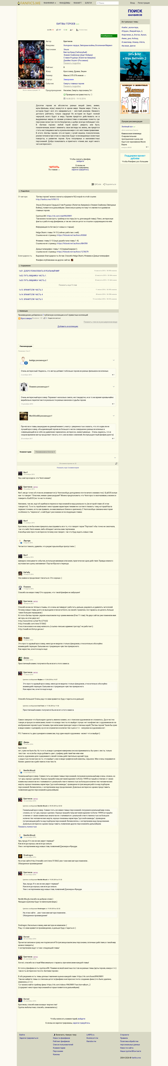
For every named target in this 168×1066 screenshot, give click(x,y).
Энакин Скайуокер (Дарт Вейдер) (78, 55)
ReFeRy (26, 572)
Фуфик (26, 638)
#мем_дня (126, 38)
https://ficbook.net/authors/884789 (72, 243)
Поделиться (110, 184)
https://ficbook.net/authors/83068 (71, 235)
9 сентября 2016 (29, 772)
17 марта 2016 (28, 589)
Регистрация (144, 3)
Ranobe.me (91, 1041)
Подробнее (25, 191)
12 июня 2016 (28, 640)
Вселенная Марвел (103, 45)
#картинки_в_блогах (131, 35)
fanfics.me (136, 1058)
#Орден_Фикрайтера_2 (132, 31)
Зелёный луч (127, 127)
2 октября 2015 (26, 375)
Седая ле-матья (54, 318)
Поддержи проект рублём (135, 157)
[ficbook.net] (72, 260)
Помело (33, 387)
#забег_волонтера (130, 27)
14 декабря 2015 (27, 404)
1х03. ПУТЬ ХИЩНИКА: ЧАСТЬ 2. (32, 280)
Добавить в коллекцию (68, 326)
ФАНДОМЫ (64, 3)
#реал (143, 35)
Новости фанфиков (61, 1038)
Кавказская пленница (131, 133)
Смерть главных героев (74, 84)
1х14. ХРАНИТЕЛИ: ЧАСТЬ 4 (31, 294)
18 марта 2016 (28, 603)
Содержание (26, 266)
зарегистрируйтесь (80, 170)
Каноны (56, 1054)
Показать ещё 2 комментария (68, 468)
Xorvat (26, 937)
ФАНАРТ (78, 3)
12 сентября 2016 (29, 801)
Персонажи (58, 1051)
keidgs (32, 360)
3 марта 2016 (28, 543)
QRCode (97, 184)
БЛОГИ (88, 3)
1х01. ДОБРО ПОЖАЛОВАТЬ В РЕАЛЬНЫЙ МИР (39, 271)
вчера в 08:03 (126, 147)
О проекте (124, 1035)
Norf (25, 472)
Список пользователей (63, 1045)
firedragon (28, 855)
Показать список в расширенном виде (100, 322)
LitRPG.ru (90, 1035)
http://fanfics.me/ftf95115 (47, 199)
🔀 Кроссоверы (25, 318)
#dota (142, 42)
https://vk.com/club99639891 (59, 216)
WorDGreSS (34, 416)
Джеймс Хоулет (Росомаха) (76, 60)
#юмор (135, 42)
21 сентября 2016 (29, 959)
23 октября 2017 (27, 438)
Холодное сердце (71, 45)
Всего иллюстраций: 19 (31, 90)
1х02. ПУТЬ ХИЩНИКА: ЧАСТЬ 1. (32, 276)
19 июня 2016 (28, 744)
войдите (80, 161)
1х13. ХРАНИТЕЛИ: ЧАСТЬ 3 (31, 290)
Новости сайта (126, 1048)
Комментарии (59, 1048)
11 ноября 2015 (29, 523)
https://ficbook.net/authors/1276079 (72, 252)
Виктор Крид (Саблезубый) (75, 52)
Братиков (68, 41)
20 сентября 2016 (29, 875)
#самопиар (127, 42)
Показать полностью (27, 827)
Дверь (26, 658)
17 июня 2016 (28, 660)
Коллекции (24, 311)
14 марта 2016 (28, 557)
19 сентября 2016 (29, 837)
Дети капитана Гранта (130, 130)
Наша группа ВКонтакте (130, 1051)
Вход (132, 3)
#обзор (135, 38)
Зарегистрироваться (28, 1038)
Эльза (66, 49)
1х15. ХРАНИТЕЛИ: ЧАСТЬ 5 (31, 299)
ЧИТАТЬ (54, 167)
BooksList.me (92, 1038)
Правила (124, 1038)
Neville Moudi (29, 770)
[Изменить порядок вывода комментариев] (116, 463)
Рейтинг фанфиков (61, 1041)
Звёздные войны (87, 45)
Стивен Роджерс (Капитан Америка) (80, 58)
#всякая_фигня (128, 46)
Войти (22, 1035)
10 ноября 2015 (29, 474)
